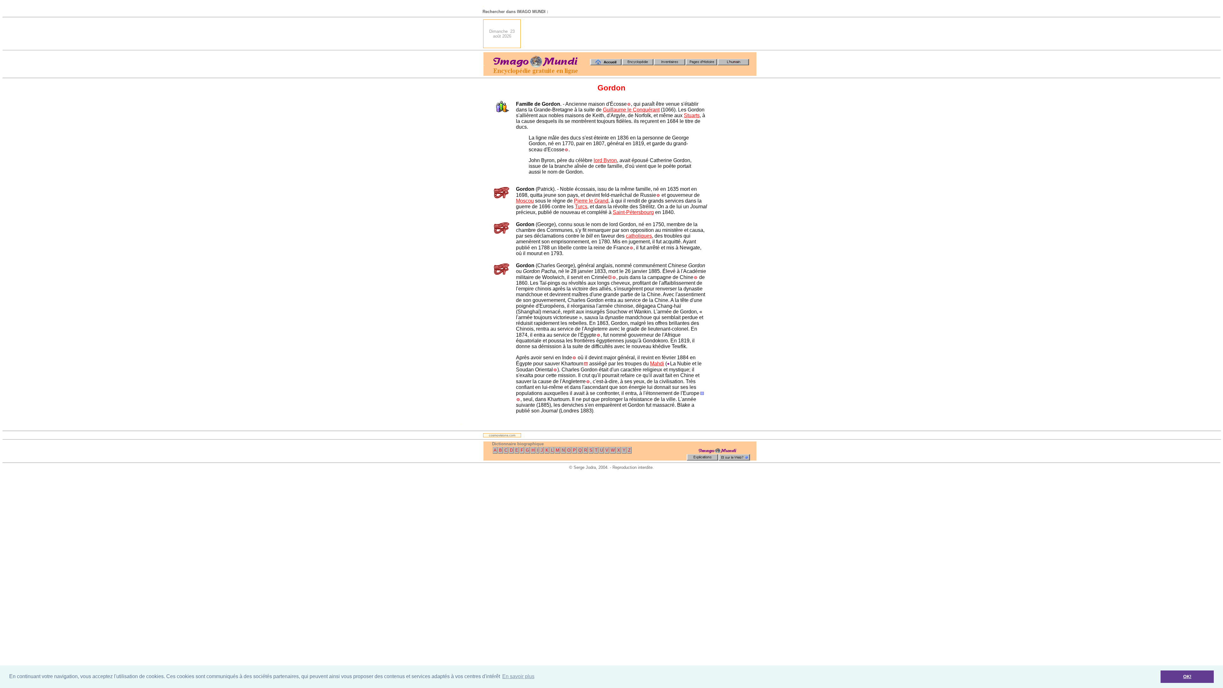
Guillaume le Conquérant (631, 109)
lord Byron (605, 160)
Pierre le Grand (591, 201)
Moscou (525, 201)
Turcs (581, 206)
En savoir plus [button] (518, 676)
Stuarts (692, 115)
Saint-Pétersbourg (633, 212)
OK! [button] (1187, 676)
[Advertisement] (640, 33)
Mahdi (657, 363)
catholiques (639, 236)
